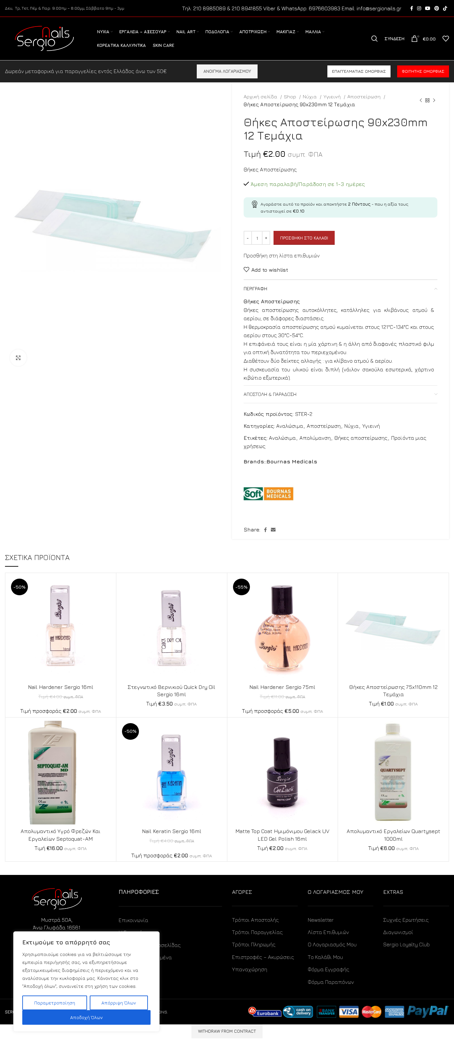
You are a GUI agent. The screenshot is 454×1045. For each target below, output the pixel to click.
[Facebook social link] (411, 8)
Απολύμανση (315, 438)
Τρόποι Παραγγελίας (257, 932)
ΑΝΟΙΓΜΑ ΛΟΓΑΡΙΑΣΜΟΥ (227, 71)
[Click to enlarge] (18, 357)
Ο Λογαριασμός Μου (332, 944)
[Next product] (434, 100)
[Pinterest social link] (436, 8)
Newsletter (321, 920)
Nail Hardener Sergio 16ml (60, 687)
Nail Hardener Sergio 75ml (282, 687)
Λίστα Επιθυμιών (328, 932)
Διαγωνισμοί (398, 932)
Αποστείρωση (364, 96)
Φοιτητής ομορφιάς (423, 71)
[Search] (374, 38)
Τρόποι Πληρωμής (254, 944)
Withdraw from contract (227, 1031)
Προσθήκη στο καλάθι (304, 237)
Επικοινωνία (133, 920)
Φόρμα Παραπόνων (331, 982)
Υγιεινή (332, 96)
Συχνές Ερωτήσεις (406, 920)
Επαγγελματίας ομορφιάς (359, 71)
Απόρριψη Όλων (118, 1002)
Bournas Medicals (292, 461)
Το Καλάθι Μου (325, 957)
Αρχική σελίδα (261, 96)
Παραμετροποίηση (54, 1002)
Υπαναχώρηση (249, 969)
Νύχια (310, 96)
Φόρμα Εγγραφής (328, 969)
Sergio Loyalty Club (406, 944)
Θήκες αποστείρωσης (361, 438)
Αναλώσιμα (289, 426)
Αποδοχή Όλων (86, 1017)
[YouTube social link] (427, 8)
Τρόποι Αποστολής (255, 920)
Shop (290, 96)
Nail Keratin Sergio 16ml (171, 831)
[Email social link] (273, 529)
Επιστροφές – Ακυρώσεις (263, 957)
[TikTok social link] (445, 8)
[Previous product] (420, 100)
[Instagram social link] (419, 8)
